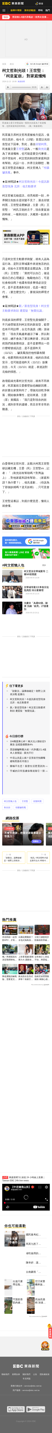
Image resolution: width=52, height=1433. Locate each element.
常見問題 (27, 1379)
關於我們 (26, 1374)
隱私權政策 (45, 1374)
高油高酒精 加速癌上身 (40, 1301)
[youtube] (18, 1400)
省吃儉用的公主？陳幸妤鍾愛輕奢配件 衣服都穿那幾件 (34, 1253)
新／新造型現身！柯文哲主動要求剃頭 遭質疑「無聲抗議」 (27, 709)
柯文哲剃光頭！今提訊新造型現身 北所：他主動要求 (27, 701)
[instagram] (23, 1400)
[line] (29, 1400)
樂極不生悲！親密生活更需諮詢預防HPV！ (27, 768)
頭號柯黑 (41, 144)
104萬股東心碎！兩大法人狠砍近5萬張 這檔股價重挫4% (28, 743)
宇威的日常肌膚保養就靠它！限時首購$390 (27, 773)
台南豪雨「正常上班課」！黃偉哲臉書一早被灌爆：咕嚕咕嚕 (33, 1272)
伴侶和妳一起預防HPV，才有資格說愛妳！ (9, 939)
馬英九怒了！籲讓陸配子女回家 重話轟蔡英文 (34, 1244)
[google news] (40, 1400)
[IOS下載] (16, 1409)
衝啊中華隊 (16, 10)
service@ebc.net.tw (32, 1386)
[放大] (42, 87)
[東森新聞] (12, 3)
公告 (35, 1374)
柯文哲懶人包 (10, 801)
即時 (40, 10)
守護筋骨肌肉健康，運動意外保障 (18, 1301)
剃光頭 (42, 148)
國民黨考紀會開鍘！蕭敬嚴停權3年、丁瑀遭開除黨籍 (34, 1234)
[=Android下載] (35, 1409)
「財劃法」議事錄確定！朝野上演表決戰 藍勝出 (27, 693)
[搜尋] (48, 3)
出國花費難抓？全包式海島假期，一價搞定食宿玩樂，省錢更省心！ (25, 939)
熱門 (47, 10)
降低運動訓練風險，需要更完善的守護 (9, 978)
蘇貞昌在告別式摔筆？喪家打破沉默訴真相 (25, 978)
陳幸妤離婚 (29, 10)
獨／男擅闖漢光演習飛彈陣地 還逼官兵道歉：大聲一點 (9, 958)
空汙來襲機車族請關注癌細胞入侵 (40, 1283)
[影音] (39, 3)
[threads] (34, 1400)
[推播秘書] (45, 1346)
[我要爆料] (50, 1332)
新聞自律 (16, 1374)
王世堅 (20, 148)
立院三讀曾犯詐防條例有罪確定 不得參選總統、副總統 (42, 939)
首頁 (4, 64)
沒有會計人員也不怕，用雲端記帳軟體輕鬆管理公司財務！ (42, 958)
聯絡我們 (5, 1374)
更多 (44, 565)
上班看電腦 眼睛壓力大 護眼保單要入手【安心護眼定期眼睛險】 (26, 958)
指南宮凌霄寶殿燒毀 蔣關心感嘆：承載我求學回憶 (42, 978)
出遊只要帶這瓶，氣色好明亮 (18, 1283)
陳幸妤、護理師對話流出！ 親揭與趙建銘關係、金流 (33, 1262)
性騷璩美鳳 (21, 807)
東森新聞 (21, 81)
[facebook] (12, 1400)
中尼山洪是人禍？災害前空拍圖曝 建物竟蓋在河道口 (27, 760)
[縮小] (47, 87)
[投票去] (24, 834)
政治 (12, 64)
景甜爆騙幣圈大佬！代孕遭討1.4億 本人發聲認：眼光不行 (28, 751)
